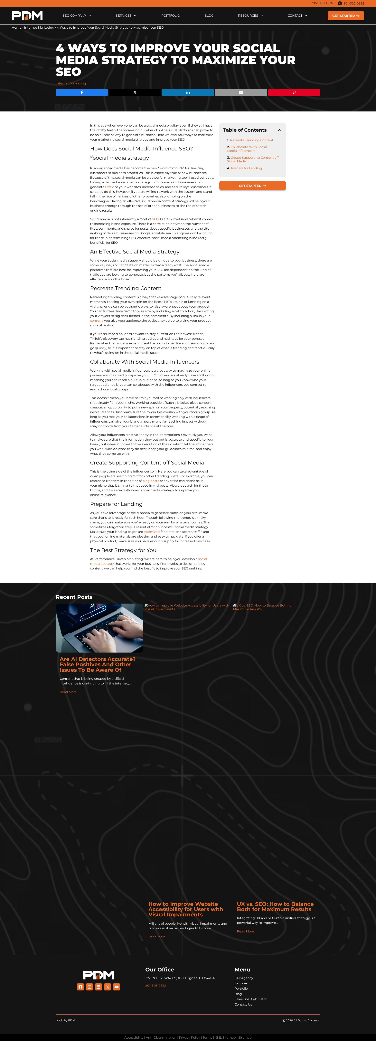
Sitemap (245, 1037)
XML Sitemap (225, 1037)
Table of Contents (245, 130)
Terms (207, 1037)
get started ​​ (344, 16)
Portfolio (170, 15)
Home (17, 27)
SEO (155, 219)
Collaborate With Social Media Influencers (247, 149)
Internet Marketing (39, 27)
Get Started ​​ (250, 186)
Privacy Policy (189, 1037)
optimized (152, 532)
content (96, 320)
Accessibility (133, 1037)
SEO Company (74, 15)
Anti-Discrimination (161, 1037)
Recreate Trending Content (251, 140)
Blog (208, 15)
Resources (248, 15)
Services (124, 15)
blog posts (151, 481)
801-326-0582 (353, 3)
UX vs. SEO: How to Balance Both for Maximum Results (275, 906)
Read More (68, 692)
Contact (295, 15)
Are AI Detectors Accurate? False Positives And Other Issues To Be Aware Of (98, 664)
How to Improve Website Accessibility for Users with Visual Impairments (185, 909)
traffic (109, 187)
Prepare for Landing (246, 168)
